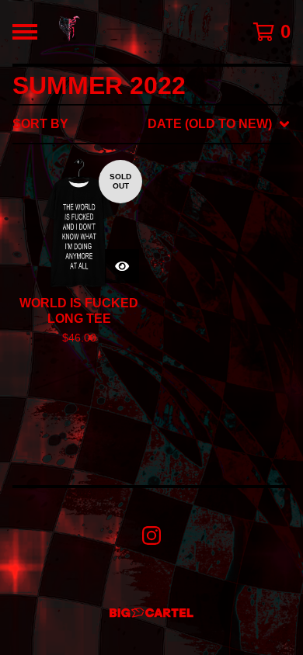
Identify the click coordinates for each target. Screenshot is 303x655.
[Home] (69, 31)
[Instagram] (151, 535)
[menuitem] (151, 124)
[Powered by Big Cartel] (151, 612)
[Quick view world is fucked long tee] (122, 266)
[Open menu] (24, 32)
